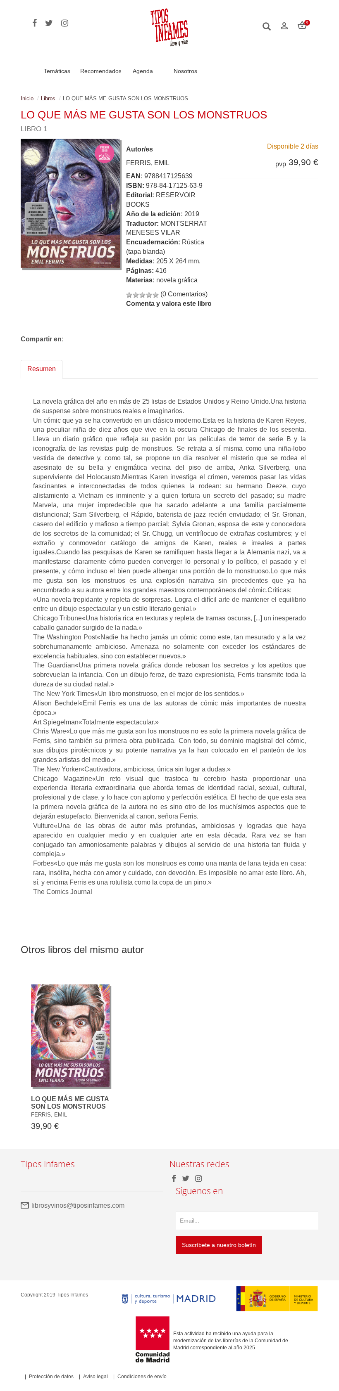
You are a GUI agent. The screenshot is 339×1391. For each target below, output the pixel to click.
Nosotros (185, 71)
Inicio (27, 98)
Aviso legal (95, 1376)
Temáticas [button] (57, 71)
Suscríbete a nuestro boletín (219, 1245)
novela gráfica (177, 280)
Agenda (143, 71)
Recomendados (101, 71)
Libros (48, 98)
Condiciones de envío (142, 1376)
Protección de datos (51, 1376)
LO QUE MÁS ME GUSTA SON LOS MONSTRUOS (70, 1102)
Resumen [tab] (41, 368)
